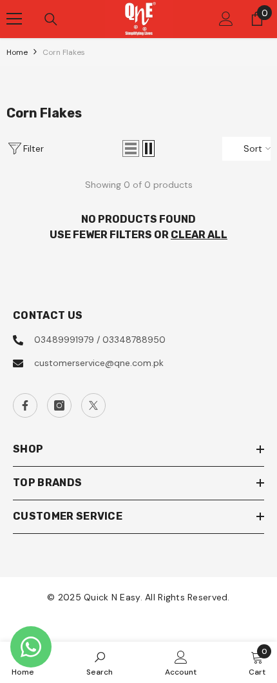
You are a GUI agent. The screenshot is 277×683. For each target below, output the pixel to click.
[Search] (51, 19)
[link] (99, 662)
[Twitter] (93, 405)
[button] (130, 148)
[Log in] (226, 19)
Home (17, 52)
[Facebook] (25, 405)
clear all (199, 235)
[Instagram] (59, 405)
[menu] (14, 18)
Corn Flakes (64, 52)
